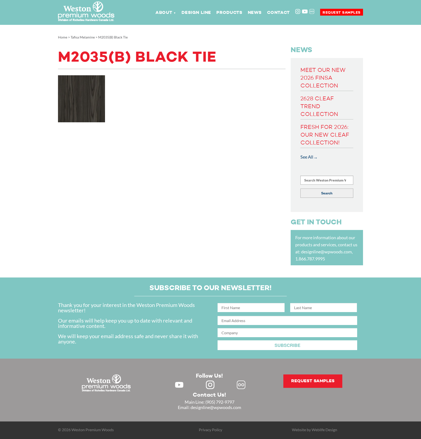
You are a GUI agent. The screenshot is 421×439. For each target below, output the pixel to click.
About (163, 12)
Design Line (196, 12)
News (254, 12)
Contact (278, 12)
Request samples (342, 12)
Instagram (298, 12)
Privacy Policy (210, 429)
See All (306, 157)
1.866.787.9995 (310, 258)
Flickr (312, 12)
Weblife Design (324, 429)
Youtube (305, 11)
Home (62, 37)
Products (229, 12)
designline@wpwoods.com (326, 251)
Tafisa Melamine (83, 37)
